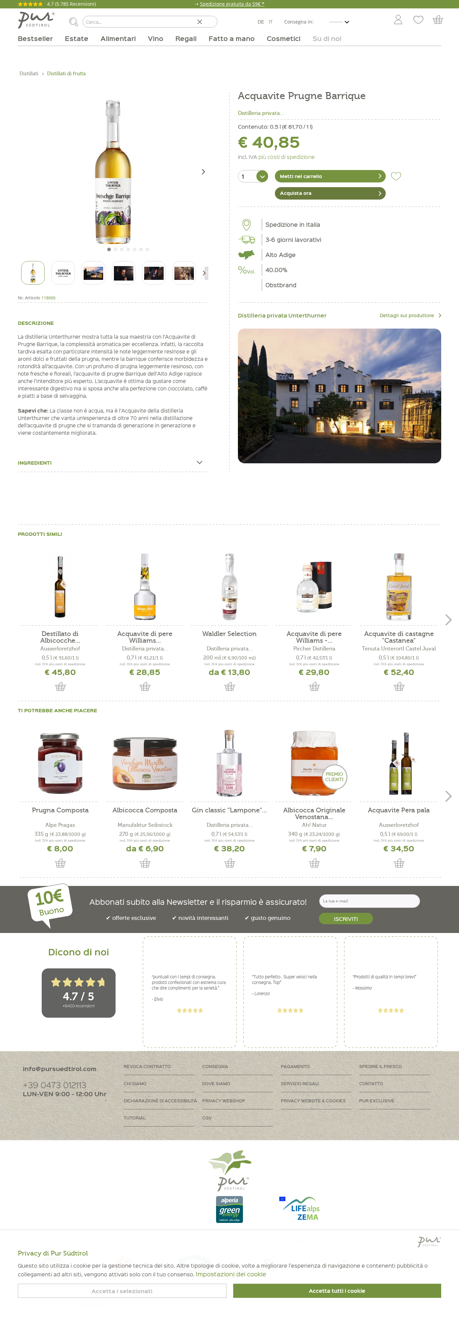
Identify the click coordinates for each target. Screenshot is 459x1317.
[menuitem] (398, 20)
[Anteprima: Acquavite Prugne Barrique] (33, 273)
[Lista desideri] (418, 20)
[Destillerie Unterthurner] (339, 396)
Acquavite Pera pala (399, 810)
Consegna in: (299, 21)
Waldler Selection (229, 634)
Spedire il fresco (380, 1066)
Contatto (371, 1083)
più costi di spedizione (286, 156)
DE (261, 21)
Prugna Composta (60, 810)
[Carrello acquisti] (441, 20)
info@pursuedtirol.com (59, 1068)
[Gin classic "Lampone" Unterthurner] (229, 763)
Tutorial (134, 1117)
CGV (207, 1117)
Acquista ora (295, 192)
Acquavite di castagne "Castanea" (399, 637)
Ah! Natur (314, 825)
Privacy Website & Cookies (313, 1100)
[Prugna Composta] (60, 763)
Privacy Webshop (223, 1100)
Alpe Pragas (60, 825)
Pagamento (295, 1066)
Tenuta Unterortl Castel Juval (399, 649)
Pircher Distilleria (314, 649)
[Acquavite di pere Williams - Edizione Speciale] (314, 587)
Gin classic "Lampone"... (229, 810)
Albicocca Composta (145, 810)
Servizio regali (300, 1083)
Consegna (215, 1066)
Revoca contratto (147, 1066)
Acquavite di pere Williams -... (314, 637)
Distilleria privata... (261, 113)
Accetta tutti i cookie (337, 1290)
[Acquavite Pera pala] (399, 763)
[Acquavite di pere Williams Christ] (145, 587)
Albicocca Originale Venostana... (314, 813)
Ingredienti (35, 462)
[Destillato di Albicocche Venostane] (60, 587)
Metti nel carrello (301, 176)
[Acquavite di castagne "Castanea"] (399, 587)
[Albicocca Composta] (145, 763)
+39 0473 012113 (54, 1084)
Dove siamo (216, 1083)
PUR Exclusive (376, 1100)
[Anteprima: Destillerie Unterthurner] (63, 273)
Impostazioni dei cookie (231, 1274)
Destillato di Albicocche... (60, 637)
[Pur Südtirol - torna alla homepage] (36, 20)
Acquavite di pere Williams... (144, 637)
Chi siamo (135, 1083)
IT (271, 21)
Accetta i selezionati (122, 1291)
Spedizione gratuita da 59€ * (232, 4)
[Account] (398, 20)
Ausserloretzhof (60, 649)
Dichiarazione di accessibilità (160, 1100)
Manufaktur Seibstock (145, 825)
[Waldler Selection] (229, 587)
